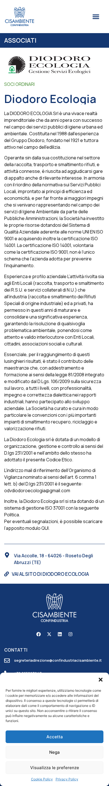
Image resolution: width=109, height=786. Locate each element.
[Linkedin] (60, 634)
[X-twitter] (49, 634)
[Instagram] (70, 634)
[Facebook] (38, 634)
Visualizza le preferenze (54, 767)
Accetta (54, 736)
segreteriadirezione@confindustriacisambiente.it (58, 660)
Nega (54, 752)
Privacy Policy (67, 779)
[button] (100, 679)
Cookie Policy (42, 779)
